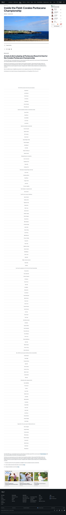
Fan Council (24, 499)
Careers (2, 498)
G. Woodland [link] (56, 12)
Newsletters (24, 500)
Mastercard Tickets (42, 501)
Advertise (13, 501)
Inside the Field (7, 485)
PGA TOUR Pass (33, 501)
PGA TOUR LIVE (25, 496)
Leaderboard (10, 2)
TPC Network (3, 499)
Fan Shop (40, 496)
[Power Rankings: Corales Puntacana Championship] (41, 476)
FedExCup (24, 2)
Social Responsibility (33, 496)
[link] (43, 453)
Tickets (40, 499)
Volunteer (31, 499)
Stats (35, 2)
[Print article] (9, 49)
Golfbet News (21, 485)
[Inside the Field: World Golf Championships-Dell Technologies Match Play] (12, 476)
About (2, 496)
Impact (2, 504)
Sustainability (32, 498)
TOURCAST (3, 502)
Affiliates (13, 498)
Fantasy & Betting (39, 2)
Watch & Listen (16, 2)
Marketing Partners (15, 496)
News (20, 2)
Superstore (40, 498)
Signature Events (46, 2)
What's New (24, 501)
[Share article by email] (11, 49)
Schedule (28, 2)
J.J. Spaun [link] (55, 15)
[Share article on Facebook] (7, 49)
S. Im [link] (55, 21)
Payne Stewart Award (26, 498)
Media (13, 499)
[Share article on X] (5, 49)
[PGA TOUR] (3, 2)
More (51, 2)
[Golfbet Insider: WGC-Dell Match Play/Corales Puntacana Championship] (26, 476)
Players (32, 2)
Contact (2, 501)
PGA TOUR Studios (33, 500)
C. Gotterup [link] (56, 18)
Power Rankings (36, 485)
